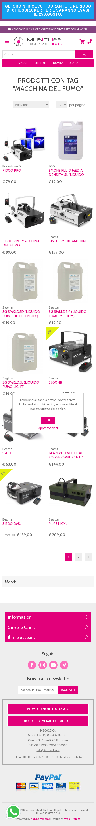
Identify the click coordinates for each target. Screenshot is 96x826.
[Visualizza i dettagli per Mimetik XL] (71, 493)
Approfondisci (48, 428)
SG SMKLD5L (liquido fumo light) (20, 384)
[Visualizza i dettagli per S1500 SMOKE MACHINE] (71, 211)
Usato (73, 63)
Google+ (64, 665)
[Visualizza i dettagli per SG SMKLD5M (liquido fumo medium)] (71, 281)
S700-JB (55, 382)
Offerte (41, 63)
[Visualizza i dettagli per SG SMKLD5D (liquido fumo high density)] (24, 281)
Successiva (88, 557)
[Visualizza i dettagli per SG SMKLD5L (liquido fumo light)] (24, 352)
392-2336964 (57, 745)
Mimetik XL (58, 523)
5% (49, 331)
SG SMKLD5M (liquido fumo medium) (67, 313)
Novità (58, 63)
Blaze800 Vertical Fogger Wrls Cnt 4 (66, 455)
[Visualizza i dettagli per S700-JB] (71, 352)
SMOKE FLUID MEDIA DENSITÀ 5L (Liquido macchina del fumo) (67, 174)
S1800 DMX (11, 523)
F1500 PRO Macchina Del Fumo (21, 243)
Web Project (72, 818)
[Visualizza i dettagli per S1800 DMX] (24, 493)
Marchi (23, 63)
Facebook (32, 665)
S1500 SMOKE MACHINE (68, 241)
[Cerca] (84, 54)
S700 (6, 453)
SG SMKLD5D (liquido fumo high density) (21, 313)
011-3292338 (38, 745)
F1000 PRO (11, 170)
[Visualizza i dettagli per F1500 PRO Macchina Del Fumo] (24, 211)
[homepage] (38, 44)
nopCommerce (40, 818)
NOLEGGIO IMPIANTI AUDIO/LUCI (48, 721)
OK (48, 420)
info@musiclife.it (48, 750)
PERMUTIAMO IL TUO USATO (48, 709)
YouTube (53, 665)
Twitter (42, 665)
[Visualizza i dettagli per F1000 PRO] (24, 140)
